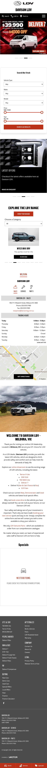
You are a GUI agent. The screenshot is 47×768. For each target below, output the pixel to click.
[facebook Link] (3, 703)
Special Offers (6, 687)
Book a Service (30, 629)
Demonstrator (30, 493)
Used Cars (5, 684)
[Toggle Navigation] (43, 16)
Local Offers (6, 690)
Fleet (4, 693)
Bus (36, 485)
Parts (26, 632)
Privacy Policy (29, 661)
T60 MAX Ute (25, 480)
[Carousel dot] (14, 196)
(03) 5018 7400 (26, 305)
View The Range (23, 214)
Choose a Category (13, 219)
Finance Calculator (8, 699)
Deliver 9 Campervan (9, 669)
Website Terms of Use (32, 664)
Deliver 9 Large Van (8, 655)
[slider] (5, 112)
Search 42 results (23, 127)
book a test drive (17, 500)
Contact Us (28, 646)
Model (6, 99)
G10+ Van (5, 652)
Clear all (23, 76)
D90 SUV (24, 477)
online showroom (19, 467)
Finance (5, 696)
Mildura (23, 274)
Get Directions (24, 377)
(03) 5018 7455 (11, 743)
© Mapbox (42, 379)
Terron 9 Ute (25, 474)
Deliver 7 (24, 483)
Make (6, 89)
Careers (27, 652)
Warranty (28, 638)
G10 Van (24, 488)
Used (42, 493)
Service (27, 626)
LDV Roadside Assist (31, 635)
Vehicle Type (8, 80)
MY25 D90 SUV (7, 632)
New (22, 493)
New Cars (5, 678)
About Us (28, 649)
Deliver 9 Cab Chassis (9, 658)
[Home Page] (23, 3)
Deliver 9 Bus (6, 640)
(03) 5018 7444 (11, 733)
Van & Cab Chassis (26, 485)
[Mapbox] (6, 378)
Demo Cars (6, 681)
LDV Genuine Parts (17, 526)
